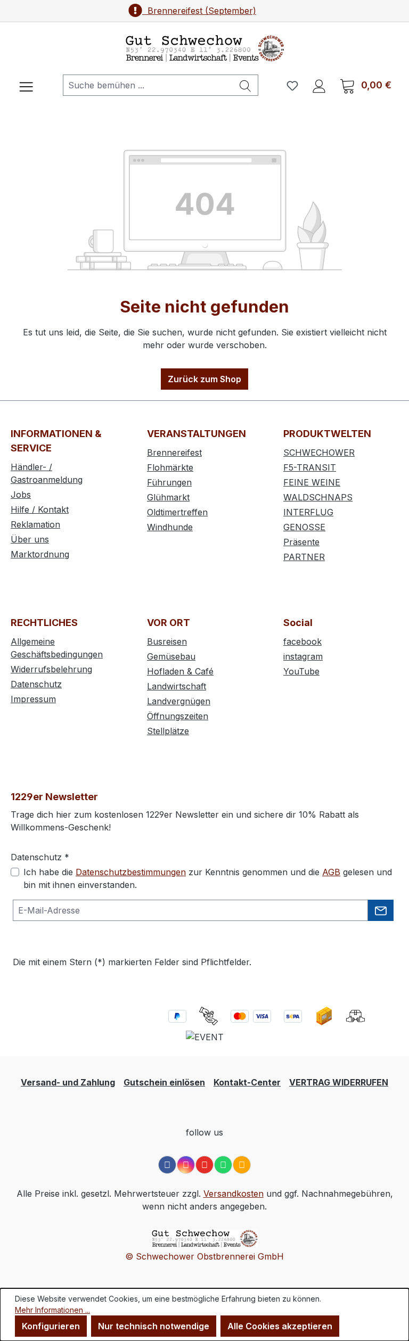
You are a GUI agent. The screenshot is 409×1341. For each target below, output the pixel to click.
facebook (302, 641)
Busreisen (167, 641)
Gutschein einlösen (164, 1082)
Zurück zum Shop (204, 379)
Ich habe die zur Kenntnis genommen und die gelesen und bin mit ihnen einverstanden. (207, 878)
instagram (303, 656)
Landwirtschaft (176, 686)
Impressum (33, 699)
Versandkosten (233, 1193)
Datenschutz (36, 684)
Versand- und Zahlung (68, 1082)
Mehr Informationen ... (52, 1309)
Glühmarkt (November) (199, 10)
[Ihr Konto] (319, 85)
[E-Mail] (241, 1164)
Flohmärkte (170, 467)
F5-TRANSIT (309, 467)
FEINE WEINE (311, 482)
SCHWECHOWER (319, 452)
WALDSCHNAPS (318, 497)
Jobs (21, 494)
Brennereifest (174, 452)
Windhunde (170, 527)
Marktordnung (40, 554)
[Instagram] (185, 1164)
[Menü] (26, 85)
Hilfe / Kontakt (40, 509)
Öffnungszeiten (177, 716)
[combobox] (148, 85)
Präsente (301, 542)
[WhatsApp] (223, 1164)
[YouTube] (204, 1164)
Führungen (169, 482)
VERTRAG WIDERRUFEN (338, 1082)
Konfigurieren (51, 1326)
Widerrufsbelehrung (51, 669)
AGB (331, 872)
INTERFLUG (308, 512)
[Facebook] (167, 1164)
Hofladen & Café (180, 671)
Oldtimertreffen (177, 512)
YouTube (301, 671)
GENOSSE (304, 527)
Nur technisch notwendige (153, 1326)
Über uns (30, 539)
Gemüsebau (171, 656)
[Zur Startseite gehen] (204, 48)
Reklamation (35, 524)
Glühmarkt (168, 497)
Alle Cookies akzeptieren (279, 1326)
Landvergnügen (178, 701)
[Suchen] (245, 85)
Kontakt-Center (247, 1082)
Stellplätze (168, 731)
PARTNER (304, 557)
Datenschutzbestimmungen (131, 872)
